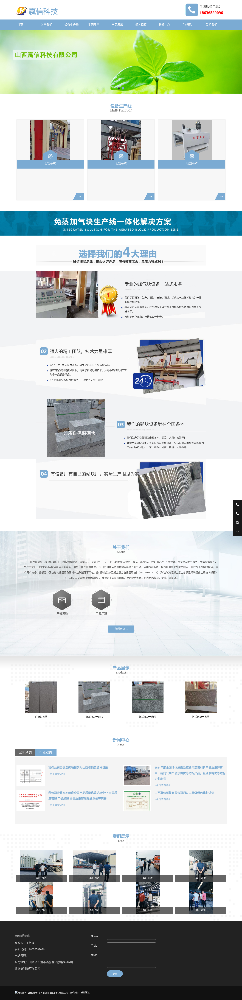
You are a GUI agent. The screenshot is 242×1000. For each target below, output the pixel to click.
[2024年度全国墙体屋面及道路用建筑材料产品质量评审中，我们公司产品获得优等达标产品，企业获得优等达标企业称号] (137, 775)
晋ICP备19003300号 (59, 993)
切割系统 (50, 163)
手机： (94, 945)
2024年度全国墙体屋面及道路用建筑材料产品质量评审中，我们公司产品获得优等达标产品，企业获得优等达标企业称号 (190, 773)
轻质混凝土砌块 (94, 717)
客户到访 (41, 878)
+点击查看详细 (56, 774)
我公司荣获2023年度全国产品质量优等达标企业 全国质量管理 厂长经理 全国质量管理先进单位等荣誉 (82, 795)
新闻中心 (164, 24)
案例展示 (93, 24)
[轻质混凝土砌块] (94, 697)
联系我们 (211, 24)
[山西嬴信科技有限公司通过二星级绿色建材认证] (137, 800)
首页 (20, 24)
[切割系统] (50, 140)
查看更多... (121, 628)
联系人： (96, 936)
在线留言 (188, 24)
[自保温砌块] (41, 697)
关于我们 (46, 24)
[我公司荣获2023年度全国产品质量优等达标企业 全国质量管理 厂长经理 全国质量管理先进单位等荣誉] (30, 800)
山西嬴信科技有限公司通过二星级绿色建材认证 (184, 792)
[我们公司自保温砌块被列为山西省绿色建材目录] (30, 775)
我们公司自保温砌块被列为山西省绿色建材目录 (78, 767)
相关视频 (141, 24)
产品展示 (117, 24)
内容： (94, 955)
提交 (114, 974)
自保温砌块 (41, 717)
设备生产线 (71, 24)
